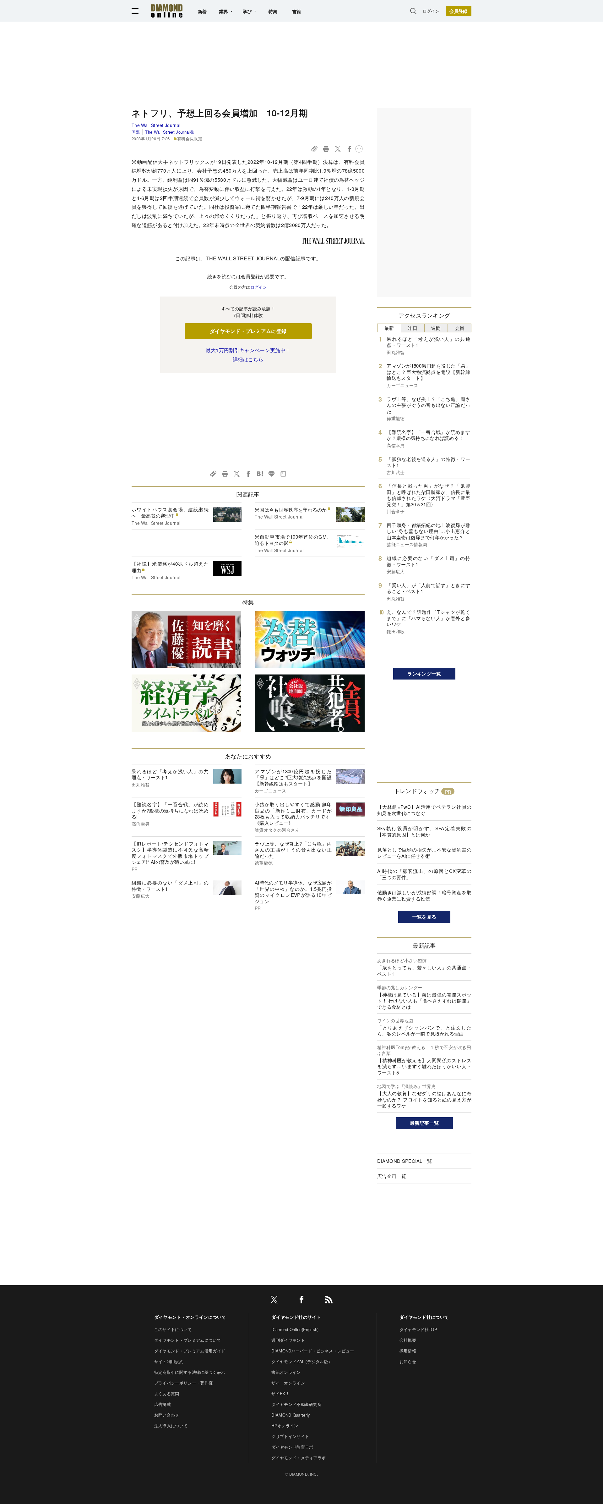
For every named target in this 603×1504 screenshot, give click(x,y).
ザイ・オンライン (288, 1383)
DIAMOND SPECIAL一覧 (404, 1160)
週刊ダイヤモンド (288, 1340)
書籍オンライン (286, 1372)
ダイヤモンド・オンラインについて (190, 1317)
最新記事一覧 (424, 1122)
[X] (274, 1300)
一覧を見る (424, 916)
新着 (202, 11)
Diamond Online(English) (294, 1329)
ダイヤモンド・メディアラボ (298, 1458)
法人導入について (171, 1426)
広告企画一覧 (391, 1176)
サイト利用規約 (168, 1361)
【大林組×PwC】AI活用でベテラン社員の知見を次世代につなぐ (424, 809)
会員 (459, 328)
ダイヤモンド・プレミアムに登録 (248, 331)
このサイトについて (173, 1329)
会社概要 (407, 1340)
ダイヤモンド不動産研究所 (296, 1404)
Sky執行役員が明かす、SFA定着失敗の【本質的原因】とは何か (424, 831)
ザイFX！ (280, 1393)
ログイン (431, 11)
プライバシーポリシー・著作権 (183, 1383)
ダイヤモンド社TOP (418, 1329)
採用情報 (407, 1351)
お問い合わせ (166, 1415)
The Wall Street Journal (156, 125)
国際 (136, 132)
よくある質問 (166, 1393)
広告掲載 (162, 1404)
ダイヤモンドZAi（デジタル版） (301, 1361)
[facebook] (301, 1300)
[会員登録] (458, 11)
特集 (273, 11)
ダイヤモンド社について (424, 1317)
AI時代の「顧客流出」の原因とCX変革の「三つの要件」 (424, 874)
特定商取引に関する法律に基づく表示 (189, 1372)
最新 (389, 328)
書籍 (296, 11)
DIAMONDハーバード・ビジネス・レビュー (312, 1351)
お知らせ (407, 1361)
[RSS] (329, 1300)
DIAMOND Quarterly (290, 1415)
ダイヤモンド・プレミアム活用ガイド (189, 1351)
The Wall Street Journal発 (169, 132)
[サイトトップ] (166, 11)
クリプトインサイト (290, 1436)
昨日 (412, 328)
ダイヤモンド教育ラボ (292, 1447)
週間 (436, 328)
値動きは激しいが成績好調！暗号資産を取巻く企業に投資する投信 (424, 895)
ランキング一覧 (424, 673)
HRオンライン (284, 1426)
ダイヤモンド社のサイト (296, 1317)
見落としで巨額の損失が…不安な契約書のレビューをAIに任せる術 (424, 852)
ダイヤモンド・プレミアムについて (187, 1340)
